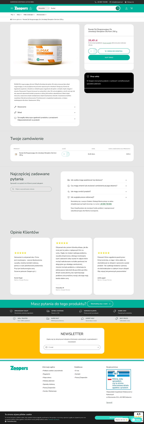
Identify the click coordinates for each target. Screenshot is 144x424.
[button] (11, 8)
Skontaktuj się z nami (99, 304)
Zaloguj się (130, 2)
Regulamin (46, 374)
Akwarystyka (41, 15)
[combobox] (85, 8)
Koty (18, 15)
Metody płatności (48, 381)
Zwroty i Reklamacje (50, 391)
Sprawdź (109, 402)
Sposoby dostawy (49, 384)
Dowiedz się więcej (53, 419)
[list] (72, 266)
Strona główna (16, 19)
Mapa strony (47, 377)
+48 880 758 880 (102, 2)
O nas (77, 371)
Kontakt (77, 374)
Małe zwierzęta (28, 15)
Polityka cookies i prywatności (53, 371)
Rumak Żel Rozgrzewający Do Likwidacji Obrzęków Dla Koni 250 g (43, 19)
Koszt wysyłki (107, 43)
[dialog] (72, 417)
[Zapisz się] (98, 347)
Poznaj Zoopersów (49, 388)
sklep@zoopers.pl (117, 2)
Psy (12, 15)
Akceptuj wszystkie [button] (116, 418)
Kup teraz (109, 57)
